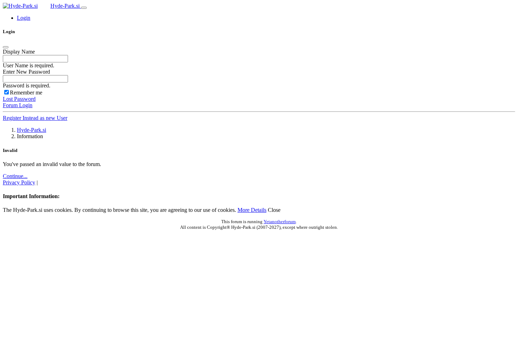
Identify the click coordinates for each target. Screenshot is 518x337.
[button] (23, 18)
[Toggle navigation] (84, 8)
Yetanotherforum (280, 221)
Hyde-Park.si (65, 6)
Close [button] (274, 210)
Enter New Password (26, 72)
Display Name (19, 52)
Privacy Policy (19, 182)
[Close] (5, 47)
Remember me (26, 93)
